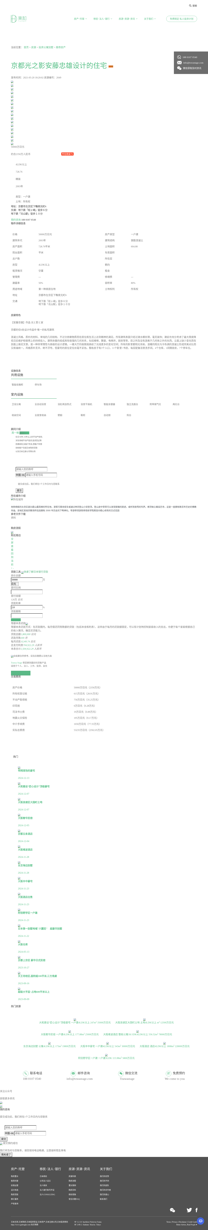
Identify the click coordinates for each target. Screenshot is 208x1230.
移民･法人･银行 (101, 19)
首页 (26, 47)
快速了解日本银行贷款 (36, 571)
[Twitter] (189, 1210)
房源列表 (72, 1176)
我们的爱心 (104, 1195)
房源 (33, 47)
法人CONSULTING (47, 1195)
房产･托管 (79, 19)
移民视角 (72, 1195)
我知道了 (6, 1154)
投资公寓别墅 (46, 47)
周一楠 (15, 432)
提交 (19, 490)
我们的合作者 (105, 1190)
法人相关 (43, 1185)
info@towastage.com (193, 63)
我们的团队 (104, 1185)
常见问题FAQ (74, 1199)
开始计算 (16, 619)
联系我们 (103, 1199)
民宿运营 (14, 1185)
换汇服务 (14, 1199)
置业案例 (72, 1185)
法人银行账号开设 (47, 1190)
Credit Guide (192, 1222)
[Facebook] (196, 1210)
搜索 (194, 6)
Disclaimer (183, 1222)
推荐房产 (61, 47)
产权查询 (14, 1204)
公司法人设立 (45, 1181)
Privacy (175, 1222)
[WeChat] (172, 1210)
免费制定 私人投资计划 (181, 19)
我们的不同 (104, 1181)
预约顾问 (24, 432)
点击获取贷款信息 (20, 673)
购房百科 (72, 1190)
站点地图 (34, 1225)
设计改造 (14, 1190)
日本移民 (43, 1176)
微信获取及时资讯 (192, 68)
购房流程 (72, 1181)
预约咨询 (16, 219)
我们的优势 (104, 1176)
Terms (168, 1222)
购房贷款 (14, 1195)
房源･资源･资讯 (127, 19)
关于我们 (148, 19)
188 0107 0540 (190, 57)
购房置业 (14, 1176)
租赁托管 (14, 1181)
